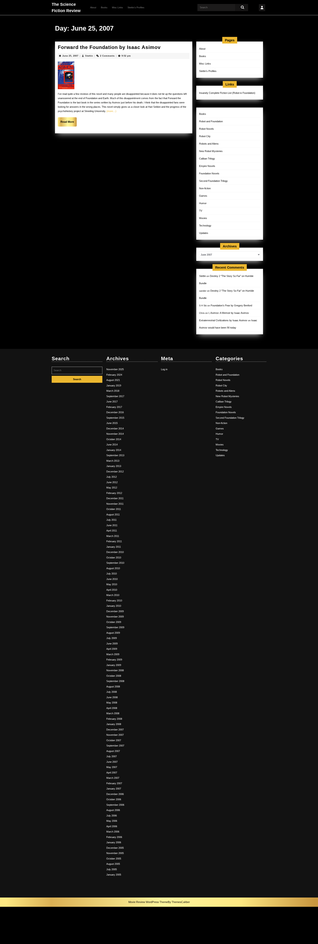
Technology (205, 225)
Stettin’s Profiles (136, 7)
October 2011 (113, 509)
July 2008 (111, 691)
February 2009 (114, 659)
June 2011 (111, 525)
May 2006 (111, 820)
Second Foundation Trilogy (213, 180)
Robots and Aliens (209, 143)
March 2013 (112, 460)
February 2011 (114, 541)
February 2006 (114, 837)
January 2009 (113, 665)
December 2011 (115, 498)
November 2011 (115, 503)
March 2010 (112, 595)
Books (104, 7)
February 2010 (114, 600)
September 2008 (115, 681)
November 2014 (115, 433)
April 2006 (111, 826)
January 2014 (113, 450)
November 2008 (115, 670)
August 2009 (113, 632)
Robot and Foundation (211, 121)
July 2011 (111, 519)
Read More (68, 123)
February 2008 (114, 718)
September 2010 (115, 562)
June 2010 (112, 579)
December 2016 (115, 412)
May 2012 (111, 487)
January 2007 (113, 788)
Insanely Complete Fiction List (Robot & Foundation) (227, 92)
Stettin (89, 56)
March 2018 (112, 390)
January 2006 (113, 842)
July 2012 (111, 476)
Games (203, 195)
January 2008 (113, 724)
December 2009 (115, 611)
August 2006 (113, 810)
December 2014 (115, 428)
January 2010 (113, 605)
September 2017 (115, 396)
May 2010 (111, 584)
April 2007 (111, 772)
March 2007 (112, 777)
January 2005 (113, 874)
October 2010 (113, 557)
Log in (164, 369)
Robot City (205, 136)
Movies (203, 218)
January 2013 (113, 466)
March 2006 (112, 831)
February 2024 (114, 374)
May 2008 (111, 702)
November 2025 (115, 369)
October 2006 (113, 799)
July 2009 (111, 638)
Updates (203, 233)
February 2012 (114, 493)
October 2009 (113, 622)
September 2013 (115, 455)
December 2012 (115, 471)
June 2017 (112, 401)
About (93, 7)
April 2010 (111, 589)
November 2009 (115, 616)
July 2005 (111, 869)
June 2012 (112, 482)
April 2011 (111, 530)
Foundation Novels (209, 173)
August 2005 (113, 863)
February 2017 (114, 407)
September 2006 (115, 804)
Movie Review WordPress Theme (148, 902)
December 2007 (115, 729)
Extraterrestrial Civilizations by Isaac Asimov (223, 320)
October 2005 (113, 858)
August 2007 (113, 751)
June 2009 (112, 643)
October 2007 (113, 740)
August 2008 (113, 686)
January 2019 (113, 385)
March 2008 (112, 713)
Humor (203, 203)
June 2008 (112, 697)
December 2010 (115, 552)
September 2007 (115, 745)
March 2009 (112, 654)
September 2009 (115, 627)
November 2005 (115, 853)
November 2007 (115, 734)
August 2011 (113, 514)
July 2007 (111, 756)
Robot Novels (206, 128)
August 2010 (113, 568)
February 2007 (114, 783)
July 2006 (111, 815)
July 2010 (111, 573)
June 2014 (112, 444)
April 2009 (111, 648)
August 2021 (113, 380)
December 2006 (115, 794)
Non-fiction (205, 188)
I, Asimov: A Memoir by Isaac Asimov (229, 312)
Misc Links (117, 7)
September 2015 (115, 417)
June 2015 (112, 423)
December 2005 (115, 847)
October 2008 (113, 675)
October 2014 (113, 439)
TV (200, 210)
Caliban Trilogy (207, 158)
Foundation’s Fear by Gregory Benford (231, 305)
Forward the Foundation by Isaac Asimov (109, 47)
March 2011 (112, 536)
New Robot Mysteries (211, 151)
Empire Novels (207, 166)
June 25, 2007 (70, 56)
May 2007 (111, 767)
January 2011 (113, 546)
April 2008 (111, 708)
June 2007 (112, 761)
